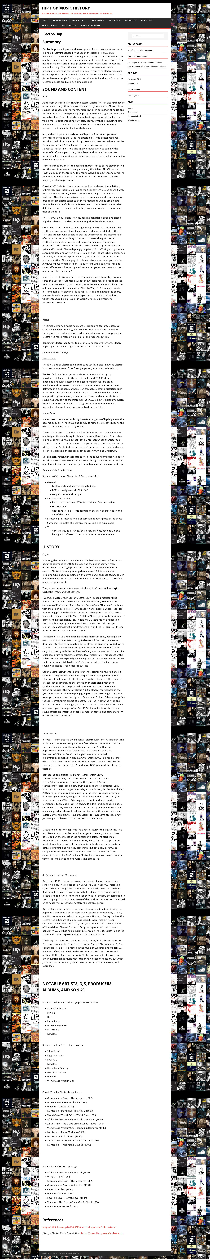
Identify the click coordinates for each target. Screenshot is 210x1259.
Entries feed (132, 112)
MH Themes (75, 1253)
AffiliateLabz (133, 66)
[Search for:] (148, 36)
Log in (130, 108)
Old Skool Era (58, 20)
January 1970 (133, 83)
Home (44, 20)
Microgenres (68, 25)
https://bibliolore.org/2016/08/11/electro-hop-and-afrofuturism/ (78, 1227)
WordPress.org (134, 120)
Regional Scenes (49, 25)
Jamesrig (131, 62)
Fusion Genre (147, 20)
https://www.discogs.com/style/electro (102, 1233)
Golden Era (77, 20)
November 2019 (134, 79)
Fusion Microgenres (90, 25)
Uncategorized (133, 95)
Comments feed (134, 116)
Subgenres (130, 20)
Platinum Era (96, 20)
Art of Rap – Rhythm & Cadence (140, 50)
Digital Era (114, 20)
